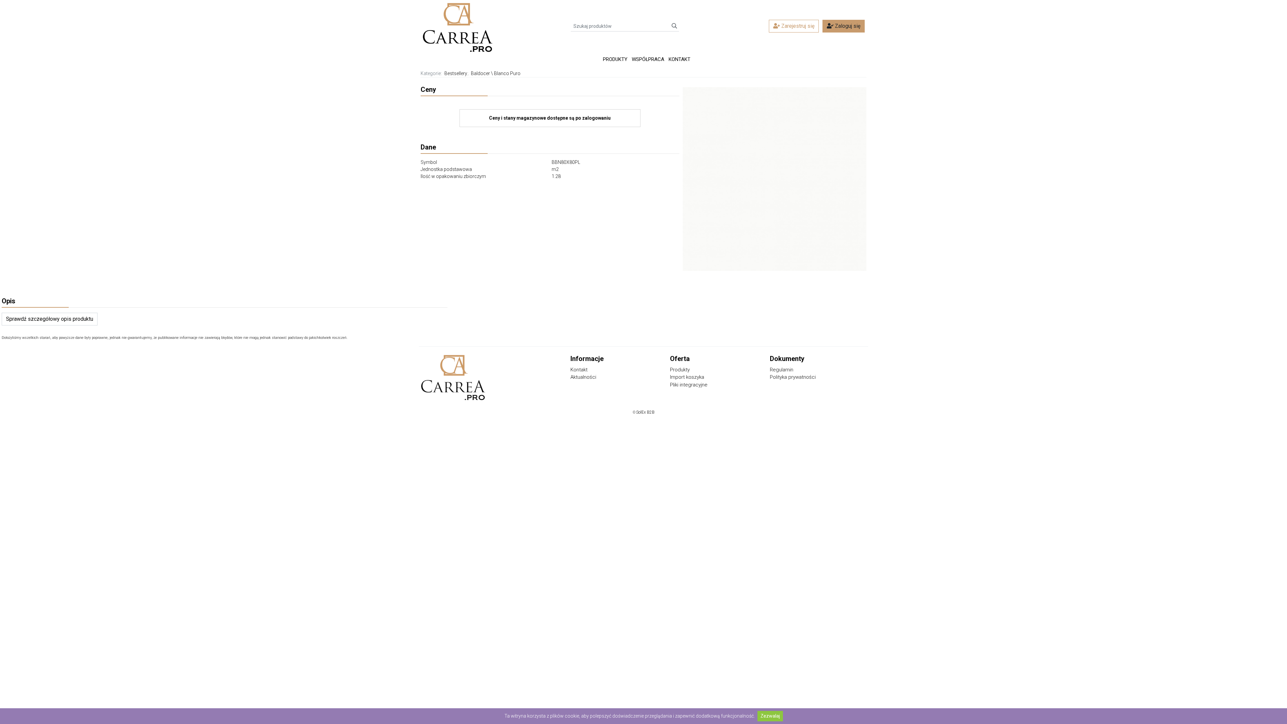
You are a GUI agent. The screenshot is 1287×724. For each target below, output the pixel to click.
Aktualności (583, 377)
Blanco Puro (507, 73)
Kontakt (679, 59)
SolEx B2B (645, 412)
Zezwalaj (770, 716)
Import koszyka (687, 377)
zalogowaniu (596, 118)
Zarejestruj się (797, 26)
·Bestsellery (455, 73)
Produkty (615, 59)
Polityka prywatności (793, 377)
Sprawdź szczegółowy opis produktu (49, 319)
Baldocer (480, 73)
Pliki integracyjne (689, 385)
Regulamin (781, 370)
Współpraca (648, 59)
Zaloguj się (847, 26)
